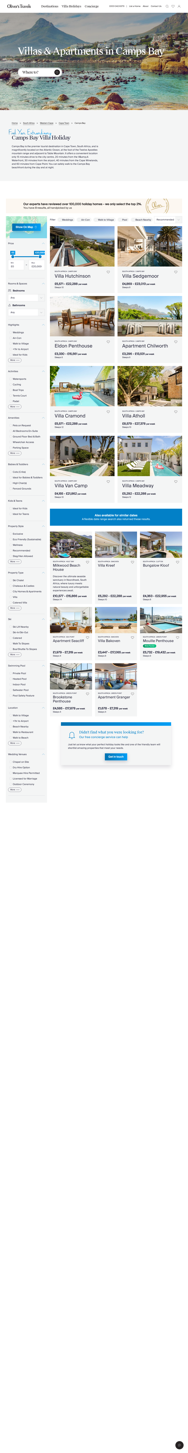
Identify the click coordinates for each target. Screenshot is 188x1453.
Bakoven (115, 561)
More (12, 360)
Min (12, 263)
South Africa (29, 123)
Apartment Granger (114, 697)
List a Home (134, 6)
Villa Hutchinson (72, 276)
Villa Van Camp (71, 486)
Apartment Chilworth (145, 346)
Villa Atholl (133, 416)
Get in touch (116, 757)
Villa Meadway (138, 486)
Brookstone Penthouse (62, 699)
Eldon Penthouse (73, 346)
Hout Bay (70, 561)
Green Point (161, 637)
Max (33, 263)
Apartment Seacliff (68, 641)
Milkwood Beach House (66, 568)
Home (15, 123)
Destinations (49, 6)
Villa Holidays (71, 6)
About (145, 6)
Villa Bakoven (109, 641)
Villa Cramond (70, 416)
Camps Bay (80, 123)
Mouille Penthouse (158, 641)
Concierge (92, 6)
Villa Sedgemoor (140, 276)
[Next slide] (111, 246)
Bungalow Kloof (156, 566)
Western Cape (46, 123)
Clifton (159, 561)
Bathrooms (18, 305)
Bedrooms (19, 290)
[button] (179, 1445)
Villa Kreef (106, 566)
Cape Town (64, 123)
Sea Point (70, 637)
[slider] (13, 256)
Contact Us (156, 6)
